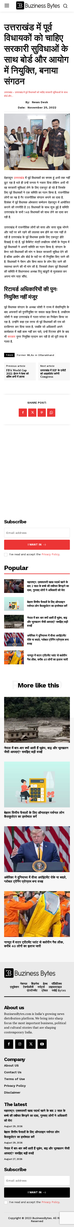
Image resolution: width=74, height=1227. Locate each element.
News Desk (40, 102)
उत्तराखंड (8, 92)
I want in (35, 544)
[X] (32, 413)
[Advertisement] (37, 469)
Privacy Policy (50, 554)
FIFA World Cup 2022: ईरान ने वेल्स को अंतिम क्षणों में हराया (17, 373)
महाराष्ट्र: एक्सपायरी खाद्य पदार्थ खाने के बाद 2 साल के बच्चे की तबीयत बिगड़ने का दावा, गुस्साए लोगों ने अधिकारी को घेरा (48, 586)
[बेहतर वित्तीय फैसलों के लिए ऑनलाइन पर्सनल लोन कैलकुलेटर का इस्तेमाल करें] (14, 604)
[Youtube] (42, 1044)
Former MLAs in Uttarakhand (35, 355)
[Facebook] (23, 413)
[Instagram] (19, 1044)
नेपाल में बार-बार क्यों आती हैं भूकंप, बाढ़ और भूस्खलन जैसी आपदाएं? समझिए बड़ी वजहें (47, 622)
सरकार (11, 337)
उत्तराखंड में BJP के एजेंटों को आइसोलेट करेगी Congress (53, 373)
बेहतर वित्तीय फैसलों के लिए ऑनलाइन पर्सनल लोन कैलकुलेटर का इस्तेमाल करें (47, 604)
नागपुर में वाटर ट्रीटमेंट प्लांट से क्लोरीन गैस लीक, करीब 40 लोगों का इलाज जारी (47, 657)
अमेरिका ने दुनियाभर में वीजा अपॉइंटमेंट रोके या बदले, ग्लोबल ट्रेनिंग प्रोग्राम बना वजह (48, 639)
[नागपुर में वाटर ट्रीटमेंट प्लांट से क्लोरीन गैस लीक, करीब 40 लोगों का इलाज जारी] (14, 657)
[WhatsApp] (51, 413)
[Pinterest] (42, 413)
